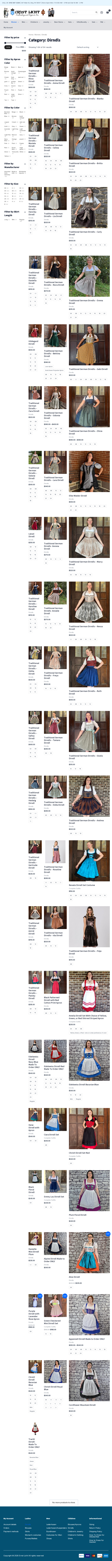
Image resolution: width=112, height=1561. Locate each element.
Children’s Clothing (75, 1535)
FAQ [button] (101, 22)
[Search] (96, 12)
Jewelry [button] (46, 22)
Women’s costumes (33, 1535)
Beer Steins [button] (58, 22)
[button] (18, 22)
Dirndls (28, 1524)
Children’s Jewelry (75, 1531)
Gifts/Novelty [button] (82, 22)
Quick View (35, 65)
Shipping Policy (95, 1531)
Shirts (70, 1538)
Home (6, 22)
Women (37, 35)
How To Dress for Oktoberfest (96, 1536)
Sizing (91, 1524)
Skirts (27, 1531)
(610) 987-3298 (14, 3)
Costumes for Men (54, 1535)
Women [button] (14, 22)
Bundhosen (51, 1531)
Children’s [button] (34, 22)
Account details (10, 1524)
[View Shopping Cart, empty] (107, 12)
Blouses (28, 1528)
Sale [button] (93, 22)
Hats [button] (70, 22)
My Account (8, 27)
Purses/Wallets (31, 1538)
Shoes (49, 1538)
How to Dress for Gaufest (96, 1541)
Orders (6, 1528)
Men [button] (23, 22)
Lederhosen (51, 1524)
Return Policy (95, 1528)
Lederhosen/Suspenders (56, 1528)
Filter (8, 47)
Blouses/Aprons (74, 1524)
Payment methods (11, 1531)
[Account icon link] (101, 12)
